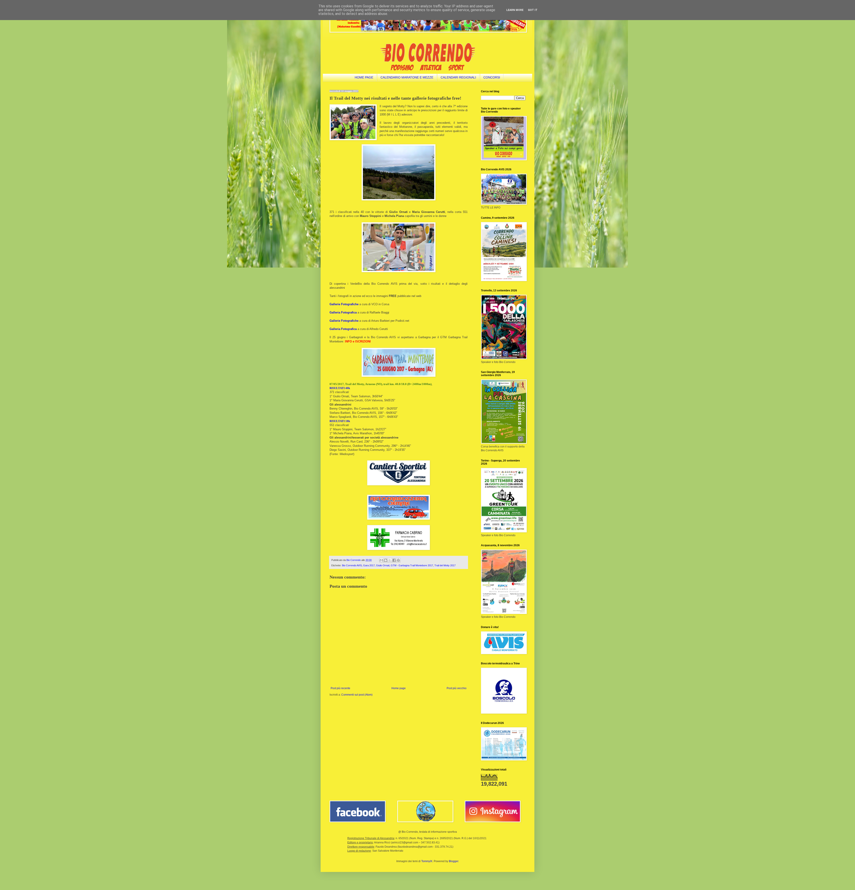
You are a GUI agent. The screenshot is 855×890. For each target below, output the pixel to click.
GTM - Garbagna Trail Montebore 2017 (412, 565)
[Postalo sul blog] (385, 560)
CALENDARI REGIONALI (458, 77)
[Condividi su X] (390, 560)
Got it (532, 10)
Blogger (453, 861)
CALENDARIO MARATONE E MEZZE (407, 77)
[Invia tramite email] (381, 560)
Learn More (514, 10)
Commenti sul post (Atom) (357, 694)
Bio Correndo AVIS (352, 565)
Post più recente (340, 688)
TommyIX (426, 861)
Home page (398, 688)
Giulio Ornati (382, 565)
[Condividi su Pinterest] (398, 560)
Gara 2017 (369, 565)
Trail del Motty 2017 (445, 565)
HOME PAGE (364, 77)
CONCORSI (491, 77)
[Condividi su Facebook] (394, 560)
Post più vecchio (456, 688)
